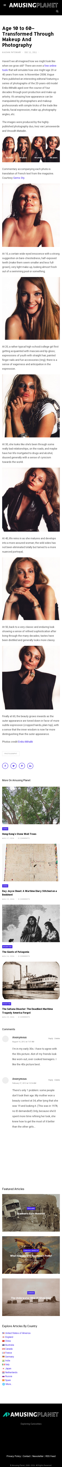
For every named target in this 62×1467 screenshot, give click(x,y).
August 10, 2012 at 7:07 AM (23, 1042)
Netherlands (11, 1372)
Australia (9, 1345)
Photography (10, 754)
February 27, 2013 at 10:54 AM (24, 1083)
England (31, 1208)
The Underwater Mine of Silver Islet (31, 1297)
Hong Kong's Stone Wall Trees (19, 833)
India (7, 1360)
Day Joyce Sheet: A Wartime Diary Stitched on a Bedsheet (29, 892)
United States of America (17, 1333)
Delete (57, 1038)
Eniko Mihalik (25, 741)
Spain (8, 1380)
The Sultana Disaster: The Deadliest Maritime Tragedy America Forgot (27, 1010)
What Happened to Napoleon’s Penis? (31, 1255)
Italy (7, 1364)
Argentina (7, 947)
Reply (50, 1038)
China (5, 829)
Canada (31, 1293)
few (46, 65)
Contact (26, 1456)
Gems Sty (18, 177)
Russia (8, 1376)
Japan (8, 1368)
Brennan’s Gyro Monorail (31, 1213)
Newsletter (38, 1456)
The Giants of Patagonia (15, 951)
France (8, 1352)
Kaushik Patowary (12, 52)
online (52, 65)
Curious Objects (31, 1251)
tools (5, 70)
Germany (9, 1356)
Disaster (7, 1004)
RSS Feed (50, 1456)
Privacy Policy (13, 1456)
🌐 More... (7, 1384)
